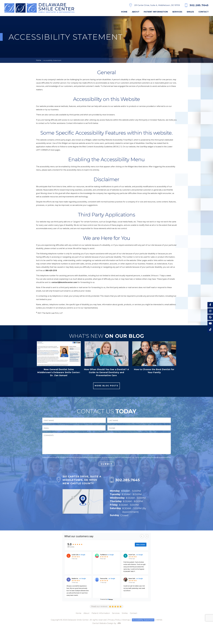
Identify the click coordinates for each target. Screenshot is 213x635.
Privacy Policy (114, 620)
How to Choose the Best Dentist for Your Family (154, 371)
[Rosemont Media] (119, 623)
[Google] (210, 317)
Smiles (190, 12)
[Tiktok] (210, 329)
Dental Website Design (102, 623)
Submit (106, 463)
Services (177, 12)
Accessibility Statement (143, 620)
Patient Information (156, 12)
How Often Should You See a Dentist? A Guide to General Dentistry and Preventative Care (106, 372)
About (135, 12)
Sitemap (126, 620)
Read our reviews (99, 606)
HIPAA (159, 620)
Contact (203, 12)
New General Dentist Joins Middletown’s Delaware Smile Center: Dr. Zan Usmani (58, 372)
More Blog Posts (106, 386)
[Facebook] (210, 305)
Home (124, 12)
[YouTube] (210, 323)
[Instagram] (210, 311)
